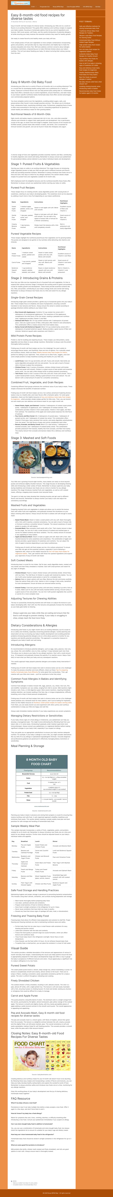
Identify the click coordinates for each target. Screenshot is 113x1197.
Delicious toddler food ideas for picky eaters (25, 1183)
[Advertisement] (41, 68)
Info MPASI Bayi (87, 6)
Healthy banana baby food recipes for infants (52, 352)
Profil (33, 6)
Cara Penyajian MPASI (73, 6)
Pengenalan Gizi (45, 6)
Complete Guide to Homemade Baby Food (25, 1184)
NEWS (14, 1181)
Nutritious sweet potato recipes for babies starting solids (53, 702)
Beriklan (98, 6)
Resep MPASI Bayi (58, 6)
